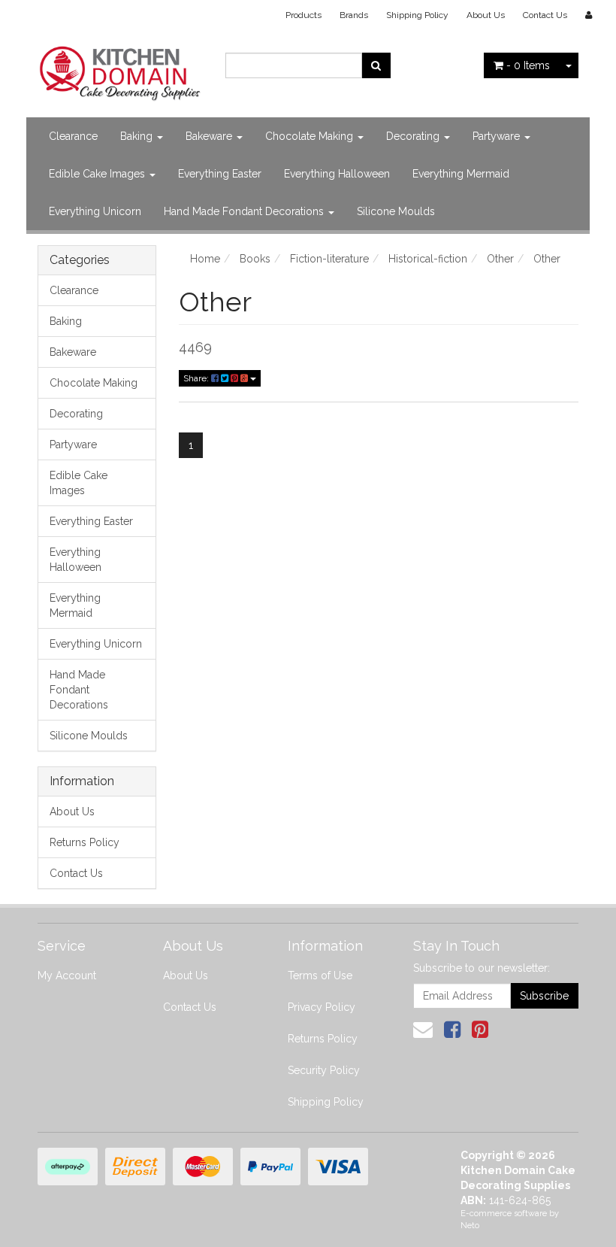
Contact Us (545, 15)
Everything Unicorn (95, 211)
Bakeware (210, 136)
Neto (469, 1225)
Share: (197, 378)
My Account (67, 975)
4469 (195, 347)
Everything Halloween (337, 174)
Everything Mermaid (460, 174)
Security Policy (324, 1070)
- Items (528, 65)
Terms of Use (320, 975)
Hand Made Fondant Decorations (245, 211)
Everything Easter (219, 174)
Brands (354, 15)
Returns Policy (84, 842)
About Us (486, 15)
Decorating (414, 136)
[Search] (376, 65)
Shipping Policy (417, 15)
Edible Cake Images (98, 174)
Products (303, 15)
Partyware (498, 136)
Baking (138, 136)
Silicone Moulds (396, 211)
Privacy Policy (321, 1007)
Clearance (73, 136)
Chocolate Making (310, 136)
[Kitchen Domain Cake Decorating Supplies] (120, 69)
